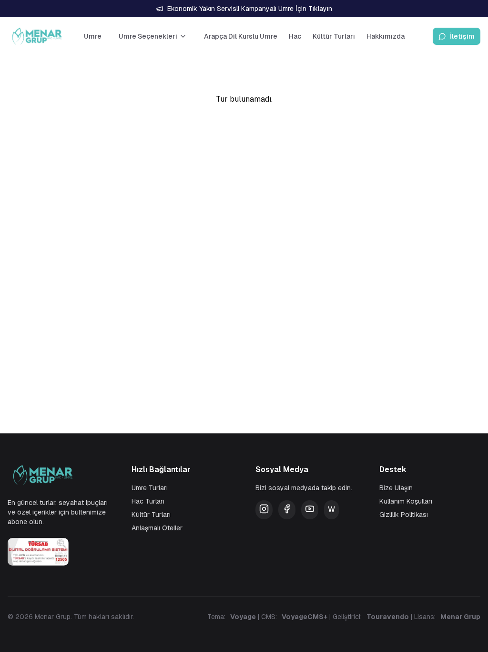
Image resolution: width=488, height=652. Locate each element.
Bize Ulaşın (396, 488)
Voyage (243, 616)
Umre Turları (150, 488)
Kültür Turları (334, 36)
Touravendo (387, 616)
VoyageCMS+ (304, 616)
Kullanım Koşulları (405, 501)
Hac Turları (148, 501)
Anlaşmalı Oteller (157, 528)
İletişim (462, 36)
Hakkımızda (385, 36)
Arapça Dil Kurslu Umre (240, 36)
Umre (93, 36)
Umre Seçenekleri (148, 36)
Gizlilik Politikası (403, 514)
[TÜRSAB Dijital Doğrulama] (58, 552)
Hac (295, 36)
